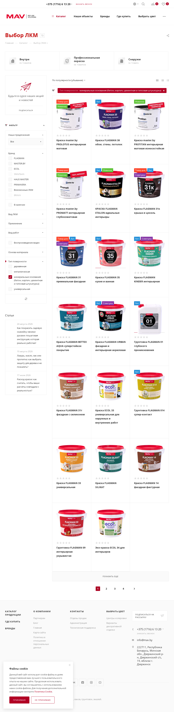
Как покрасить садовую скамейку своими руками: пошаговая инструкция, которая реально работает (29, 335)
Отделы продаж (78, 618)
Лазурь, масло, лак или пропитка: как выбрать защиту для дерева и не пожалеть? (29, 361)
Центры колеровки (116, 618)
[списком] (162, 80)
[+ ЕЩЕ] (164, 16)
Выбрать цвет (115, 611)
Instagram (91, 682)
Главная (37, 627)
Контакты (77, 611)
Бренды (10, 628)
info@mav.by (144, 640)
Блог (35, 622)
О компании (42, 611)
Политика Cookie (43, 691)
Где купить (12, 621)
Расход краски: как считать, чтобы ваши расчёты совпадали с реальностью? (28, 385)
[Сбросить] (25, 298)
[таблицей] (168, 80)
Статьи (9, 315)
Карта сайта (39, 632)
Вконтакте (74, 682)
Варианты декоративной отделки (113, 626)
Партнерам (39, 618)
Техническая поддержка (83, 627)
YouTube (100, 682)
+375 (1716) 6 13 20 (58, 4)
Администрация (78, 622)
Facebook (82, 682)
